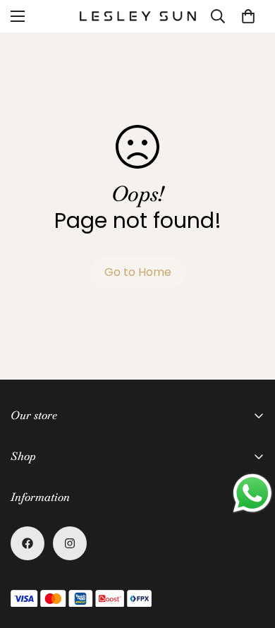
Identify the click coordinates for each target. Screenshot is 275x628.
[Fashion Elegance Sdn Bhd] (138, 16)
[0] (248, 16)
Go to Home (137, 272)
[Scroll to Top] (250, 553)
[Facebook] (27, 543)
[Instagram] (70, 543)
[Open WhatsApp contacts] (252, 493)
